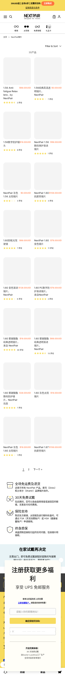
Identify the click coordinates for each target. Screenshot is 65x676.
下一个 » (37, 469)
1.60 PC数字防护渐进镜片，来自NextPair (42, 291)
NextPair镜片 (16, 37)
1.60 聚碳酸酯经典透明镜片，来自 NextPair (11, 342)
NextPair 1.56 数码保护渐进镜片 (41, 145)
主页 (5, 37)
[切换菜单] (5, 16)
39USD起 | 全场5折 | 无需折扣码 (31, 3)
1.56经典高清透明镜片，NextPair (42, 91)
